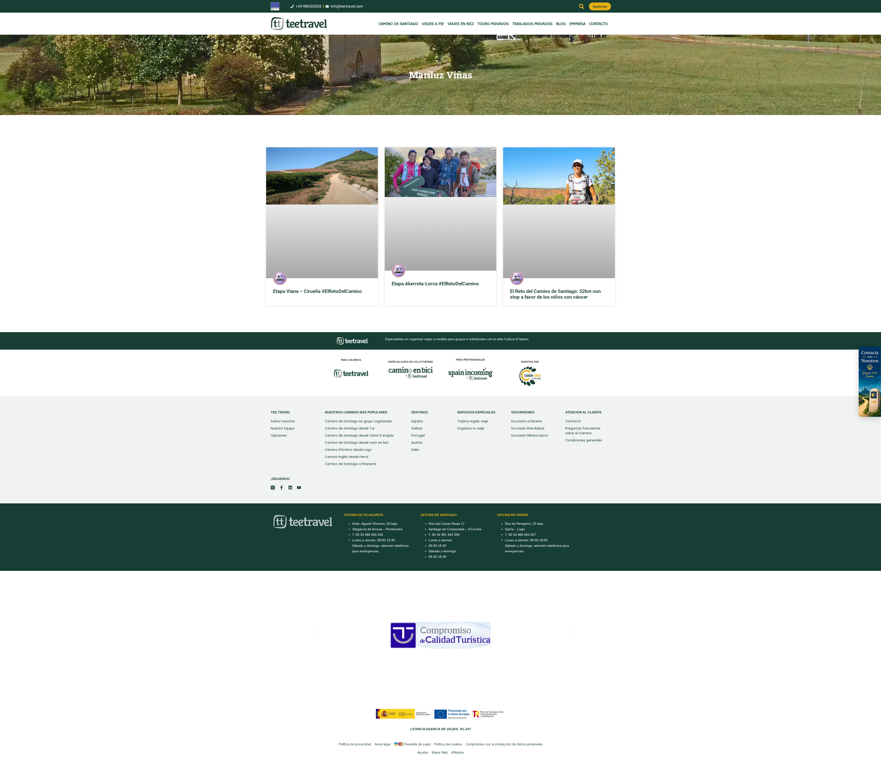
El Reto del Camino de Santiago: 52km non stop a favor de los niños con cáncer (555, 294)
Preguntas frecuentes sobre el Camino (582, 430)
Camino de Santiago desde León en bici (357, 442)
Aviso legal (382, 744)
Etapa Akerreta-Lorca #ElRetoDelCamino (435, 283)
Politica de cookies (448, 744)
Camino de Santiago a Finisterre (350, 464)
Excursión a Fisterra (526, 421)
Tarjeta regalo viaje (472, 421)
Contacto (573, 421)
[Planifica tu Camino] (869, 381)
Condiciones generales (583, 440)
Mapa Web (440, 752)
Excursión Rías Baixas (527, 428)
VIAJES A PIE (433, 24)
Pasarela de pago (417, 744)
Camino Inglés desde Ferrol (346, 456)
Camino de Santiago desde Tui (349, 428)
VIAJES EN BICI (461, 24)
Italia (415, 449)
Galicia (416, 428)
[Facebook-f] (281, 487)
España (417, 421)
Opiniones (279, 435)
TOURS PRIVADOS (493, 24)
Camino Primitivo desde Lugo (348, 449)
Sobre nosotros (283, 421)
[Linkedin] (290, 487)
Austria (416, 442)
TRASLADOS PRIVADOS (532, 24)
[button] (581, 6)
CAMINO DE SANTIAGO (398, 24)
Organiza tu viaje (470, 428)
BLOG (561, 24)
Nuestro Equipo (283, 428)
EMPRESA (577, 24)
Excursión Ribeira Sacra (529, 435)
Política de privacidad (355, 744)
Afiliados (457, 752)
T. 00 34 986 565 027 (520, 534)
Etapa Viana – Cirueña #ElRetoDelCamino (317, 291)
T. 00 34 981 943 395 (444, 534)
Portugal (418, 435)
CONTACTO (598, 24)
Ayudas (422, 752)
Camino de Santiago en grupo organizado (358, 421)
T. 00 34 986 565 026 (367, 534)
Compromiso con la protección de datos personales (504, 744)
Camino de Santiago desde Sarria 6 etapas (359, 435)
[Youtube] (299, 487)
